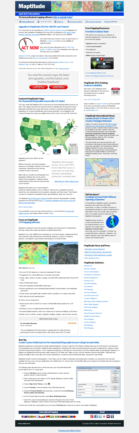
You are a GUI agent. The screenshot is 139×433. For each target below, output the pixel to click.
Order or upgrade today (62, 17)
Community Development (92, 275)
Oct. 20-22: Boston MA (92, 99)
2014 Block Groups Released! (95, 249)
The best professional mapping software (46, 17)
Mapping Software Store (60, 62)
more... (41, 200)
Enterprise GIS (89, 280)
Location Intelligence (90, 298)
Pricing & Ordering (76, 21)
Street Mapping (89, 319)
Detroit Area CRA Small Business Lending (98, 255)
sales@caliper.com (92, 110)
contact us (50, 41)
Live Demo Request (94, 21)
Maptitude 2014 (24, 56)
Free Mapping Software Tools (96, 73)
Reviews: (107, 21)
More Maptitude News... (92, 258)
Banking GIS (88, 266)
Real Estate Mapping (90, 307)
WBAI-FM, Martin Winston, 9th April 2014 (98, 252)
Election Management (91, 278)
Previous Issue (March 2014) (70, 431)
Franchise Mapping (90, 283)
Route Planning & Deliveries (93, 313)
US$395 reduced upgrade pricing (54, 30)
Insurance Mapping (90, 292)
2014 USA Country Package (37, 198)
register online (101, 103)
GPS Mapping (88, 289)
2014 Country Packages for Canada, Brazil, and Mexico (101, 125)
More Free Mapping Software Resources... (101, 76)
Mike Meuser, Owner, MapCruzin (66, 181)
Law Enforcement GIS (91, 295)
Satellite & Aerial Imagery (92, 316)
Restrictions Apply (64, 68)
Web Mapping (88, 325)
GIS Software (88, 286)
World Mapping (89, 328)
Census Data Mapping (91, 272)
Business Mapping (90, 269)
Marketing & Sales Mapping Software (96, 301)
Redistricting (88, 310)
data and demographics (41, 58)
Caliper (51, 213)
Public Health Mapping (91, 304)
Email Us (60, 21)
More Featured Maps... (26, 207)
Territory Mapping (89, 322)
